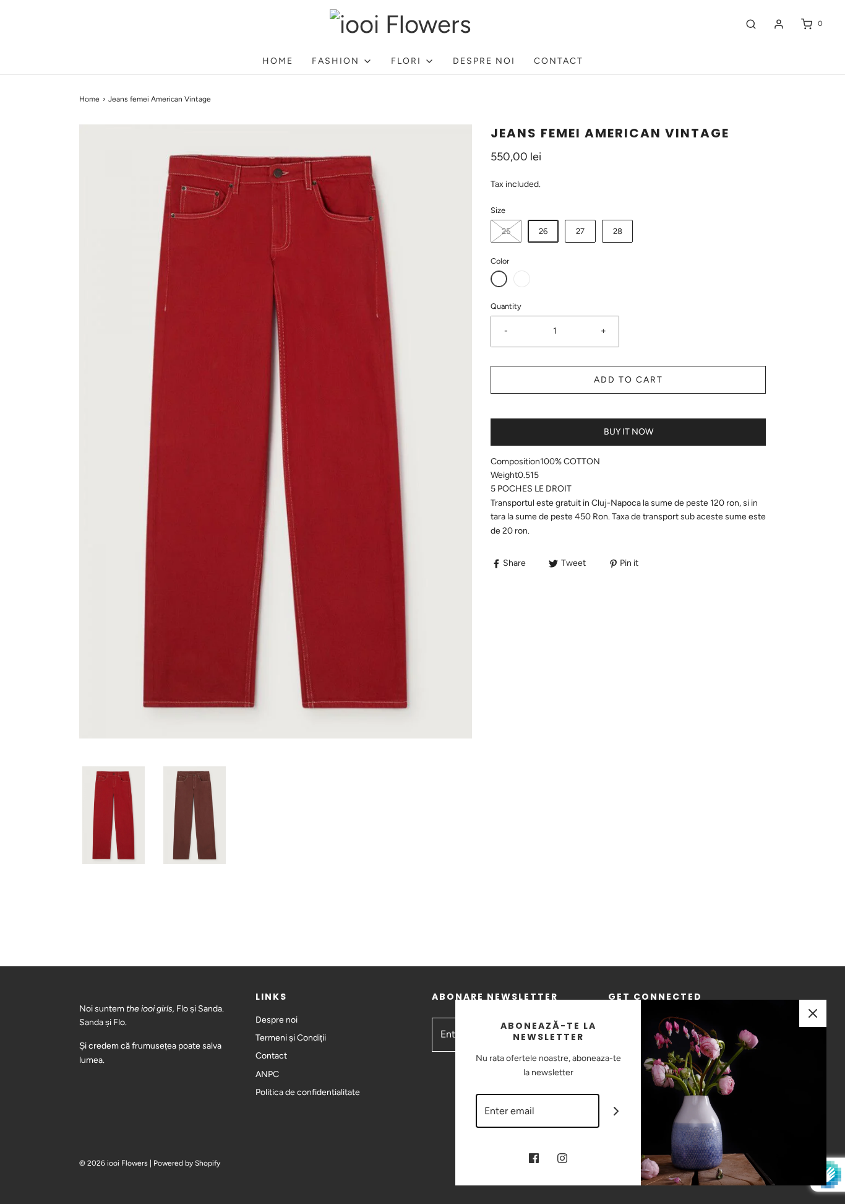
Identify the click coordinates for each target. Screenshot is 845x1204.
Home (277, 61)
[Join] (616, 1111)
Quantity (506, 306)
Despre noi (484, 61)
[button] (113, 815)
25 (506, 231)
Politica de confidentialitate (307, 1092)
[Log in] (778, 24)
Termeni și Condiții (290, 1038)
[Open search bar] (751, 23)
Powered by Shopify (186, 1163)
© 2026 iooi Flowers (113, 1163)
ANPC (267, 1074)
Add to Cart (628, 380)
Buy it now (628, 432)
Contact (558, 61)
